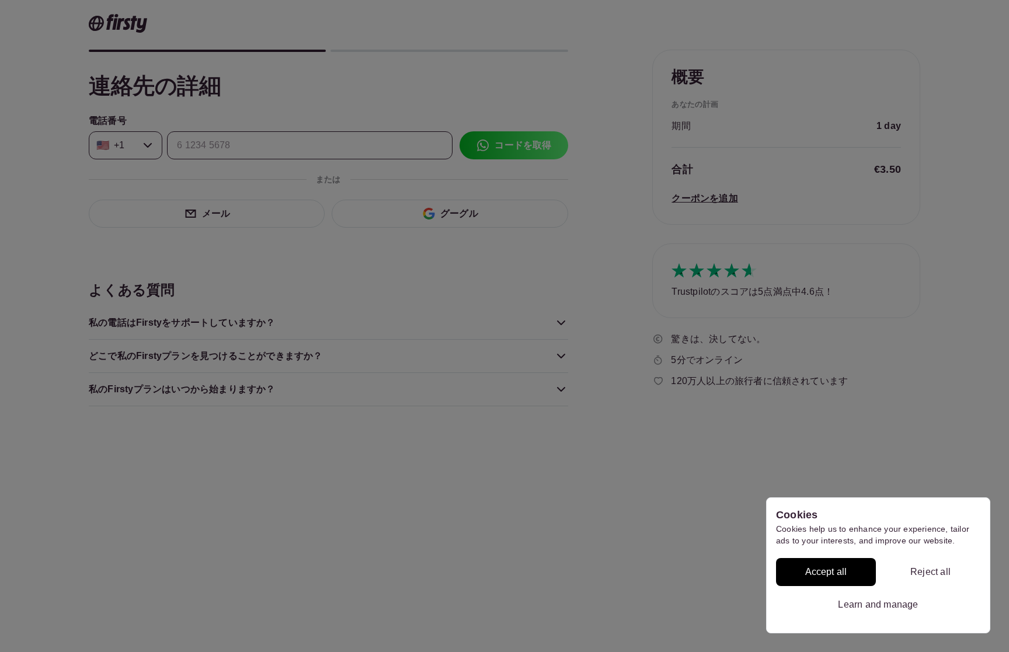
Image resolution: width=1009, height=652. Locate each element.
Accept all (826, 572)
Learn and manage (878, 604)
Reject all (930, 572)
